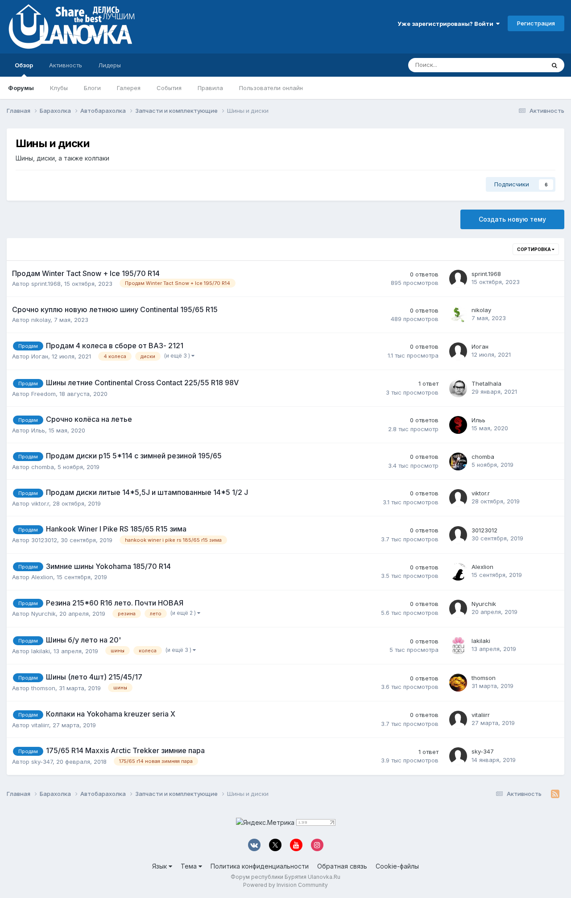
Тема (190, 866)
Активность (65, 65)
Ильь (38, 430)
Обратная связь (342, 866)
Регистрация (536, 23)
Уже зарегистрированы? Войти (446, 23)
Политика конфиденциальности (260, 866)
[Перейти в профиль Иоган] (458, 351)
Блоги (92, 87)
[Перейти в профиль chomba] (458, 461)
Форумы (21, 87)
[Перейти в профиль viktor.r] (458, 498)
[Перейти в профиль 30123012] (458, 535)
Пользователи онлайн (271, 87)
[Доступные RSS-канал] (555, 794)
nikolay (40, 319)
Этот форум (517, 65)
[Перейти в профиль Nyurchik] (458, 609)
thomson (43, 688)
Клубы (59, 87)
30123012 (44, 540)
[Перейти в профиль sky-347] (458, 756)
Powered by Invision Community (285, 885)
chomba (42, 466)
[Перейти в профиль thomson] (458, 683)
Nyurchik (43, 613)
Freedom (43, 393)
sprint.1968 (46, 283)
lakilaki (40, 651)
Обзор (24, 65)
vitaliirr (40, 725)
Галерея (129, 87)
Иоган (39, 356)
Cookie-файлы (397, 866)
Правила (210, 87)
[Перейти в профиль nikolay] (458, 315)
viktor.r (40, 503)
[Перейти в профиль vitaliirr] (458, 720)
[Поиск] (554, 65)
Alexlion (42, 577)
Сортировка (534, 249)
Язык (160, 866)
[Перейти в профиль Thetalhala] (458, 388)
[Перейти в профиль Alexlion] (458, 572)
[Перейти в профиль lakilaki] (458, 646)
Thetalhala (486, 383)
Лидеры (109, 65)
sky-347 (42, 761)
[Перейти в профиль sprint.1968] (458, 279)
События (169, 87)
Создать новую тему (512, 219)
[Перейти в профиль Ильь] (458, 425)
